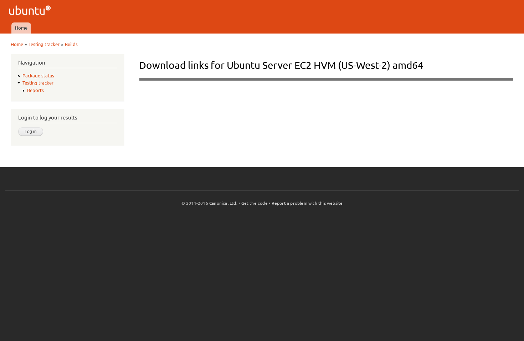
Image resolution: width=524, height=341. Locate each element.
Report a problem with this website (307, 203)
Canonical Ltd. (223, 203)
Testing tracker (44, 44)
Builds (71, 44)
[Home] (30, 11)
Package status (38, 75)
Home (21, 27)
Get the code (254, 203)
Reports (35, 90)
